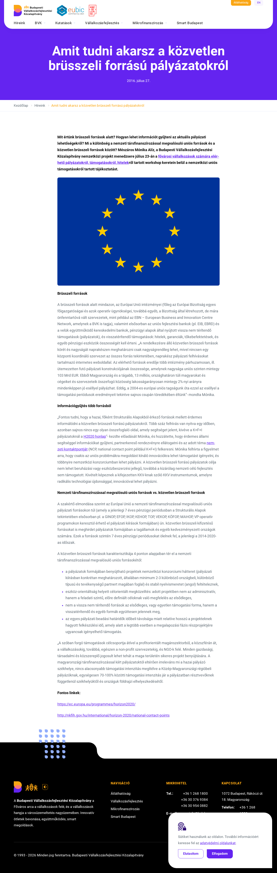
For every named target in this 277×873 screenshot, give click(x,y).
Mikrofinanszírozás (148, 23)
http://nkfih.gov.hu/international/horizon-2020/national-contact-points (113, 715)
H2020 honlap (95, 436)
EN (258, 2)
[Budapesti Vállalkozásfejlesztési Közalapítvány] (33, 10)
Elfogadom (220, 854)
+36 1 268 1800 (195, 793)
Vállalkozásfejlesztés (102, 23)
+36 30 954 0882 (194, 806)
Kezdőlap (21, 105)
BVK (38, 23)
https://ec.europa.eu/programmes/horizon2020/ (96, 704)
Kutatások (63, 23)
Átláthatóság (241, 2)
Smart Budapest (190, 23)
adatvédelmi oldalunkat (218, 843)
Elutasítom (191, 854)
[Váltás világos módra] (45, 787)
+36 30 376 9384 (194, 800)
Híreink (19, 23)
